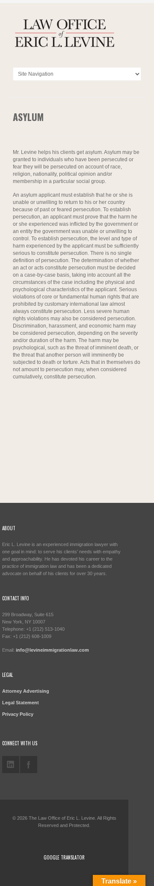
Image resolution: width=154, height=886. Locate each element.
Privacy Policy (17, 714)
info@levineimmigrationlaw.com (52, 650)
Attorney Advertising (25, 691)
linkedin (10, 764)
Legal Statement (20, 702)
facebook (28, 764)
